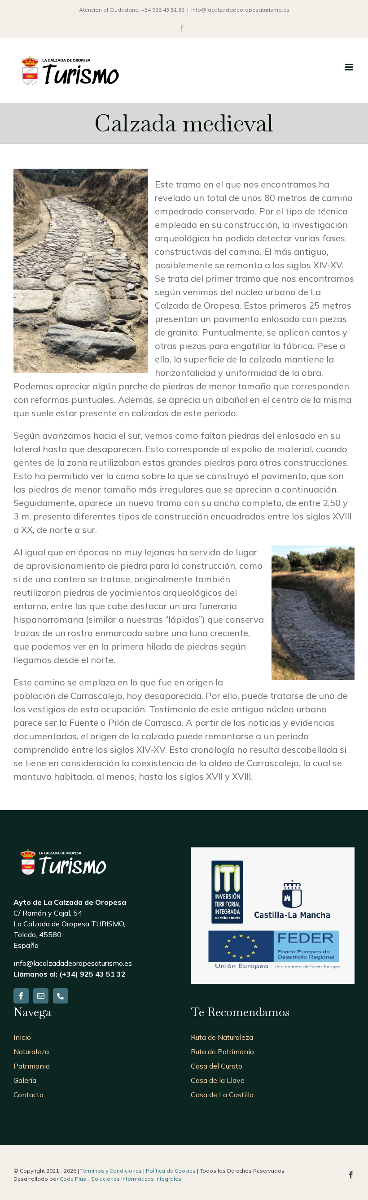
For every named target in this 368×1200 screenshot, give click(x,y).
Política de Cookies (171, 1170)
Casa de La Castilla (222, 1094)
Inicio (22, 1037)
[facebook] (21, 996)
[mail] (40, 996)
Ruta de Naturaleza (222, 1037)
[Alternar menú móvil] (350, 67)
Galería (24, 1080)
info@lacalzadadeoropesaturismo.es (240, 9)
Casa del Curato (216, 1065)
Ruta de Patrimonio (222, 1051)
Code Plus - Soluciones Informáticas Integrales (120, 1178)
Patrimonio (31, 1065)
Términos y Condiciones (111, 1170)
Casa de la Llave (218, 1080)
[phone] (60, 996)
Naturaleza (31, 1051)
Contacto (28, 1094)
